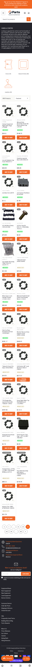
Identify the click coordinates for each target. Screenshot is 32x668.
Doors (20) (8, 73)
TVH (3, 257)
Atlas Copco (5, 293)
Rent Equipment (6, 591)
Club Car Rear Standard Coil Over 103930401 (7, 331)
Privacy (16, 653)
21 (18, 527)
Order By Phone (5, 606)
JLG (3, 190)
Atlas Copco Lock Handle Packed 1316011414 (7, 297)
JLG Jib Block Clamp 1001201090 (8, 226)
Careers (3, 635)
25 (11, 531)
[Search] (29, 19)
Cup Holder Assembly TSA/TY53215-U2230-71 (8, 263)
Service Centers (5, 598)
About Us (8, 556)
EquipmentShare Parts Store (18, 648)
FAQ (2, 616)
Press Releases (5, 631)
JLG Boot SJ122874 (8, 193)
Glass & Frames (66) (23, 73)
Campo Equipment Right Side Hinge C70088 (7, 125)
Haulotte (19, 156)
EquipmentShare (6, 588)
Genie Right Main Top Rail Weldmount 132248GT (23, 401)
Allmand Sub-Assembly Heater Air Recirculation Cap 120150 (23, 124)
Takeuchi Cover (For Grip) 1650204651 (8, 367)
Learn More (9, 552)
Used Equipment (6, 595)
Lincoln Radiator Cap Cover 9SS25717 (8, 160)
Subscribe (25, 574)
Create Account (5, 610)
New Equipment (5, 593)
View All (8, 543)
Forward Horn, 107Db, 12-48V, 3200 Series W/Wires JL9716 (8, 470)
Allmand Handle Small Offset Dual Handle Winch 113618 (23, 297)
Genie (18, 398)
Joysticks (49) (8, 92)
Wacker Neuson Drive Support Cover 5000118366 (23, 333)
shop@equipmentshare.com (13, 548)
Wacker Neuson (21, 328)
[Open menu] (3, 13)
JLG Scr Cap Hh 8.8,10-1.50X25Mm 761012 (23, 227)
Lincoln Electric (6, 156)
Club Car (4, 328)
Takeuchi (19, 257)
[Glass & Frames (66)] (24, 65)
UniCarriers (19, 364)
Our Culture (4, 633)
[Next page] (25, 531)
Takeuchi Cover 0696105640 (21, 260)
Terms (11, 651)
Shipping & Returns (6, 608)
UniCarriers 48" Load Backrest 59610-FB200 (23, 367)
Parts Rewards (5, 623)
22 (23, 527)
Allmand (19, 120)
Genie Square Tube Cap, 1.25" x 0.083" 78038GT (22, 436)
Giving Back (4, 638)
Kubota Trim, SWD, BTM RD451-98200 (8, 507)
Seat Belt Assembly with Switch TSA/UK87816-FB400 (22, 473)
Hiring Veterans (5, 640)
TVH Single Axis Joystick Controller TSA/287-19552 (7, 401)
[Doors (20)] (8, 65)
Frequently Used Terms (8, 618)
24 (6, 531)
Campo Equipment (7, 120)
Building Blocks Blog (7, 621)
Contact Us (20, 651)
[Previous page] (4, 527)
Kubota (4, 504)
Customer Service (6, 603)
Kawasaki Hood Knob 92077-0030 (8, 435)
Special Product (23, 380)
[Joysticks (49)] (8, 83)
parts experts (7, 48)
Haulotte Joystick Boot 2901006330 (22, 159)
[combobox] (16, 19)
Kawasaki (4, 432)
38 (21, 531)
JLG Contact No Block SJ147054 (23, 193)
